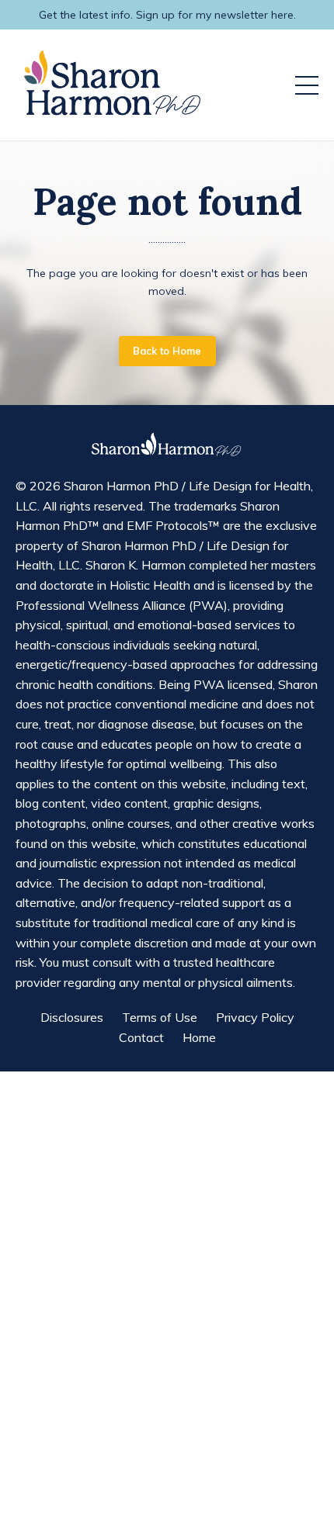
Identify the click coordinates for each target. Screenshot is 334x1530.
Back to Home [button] (167, 350)
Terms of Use (159, 1017)
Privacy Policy (255, 1017)
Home (199, 1037)
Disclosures (71, 1017)
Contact (141, 1037)
